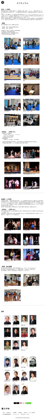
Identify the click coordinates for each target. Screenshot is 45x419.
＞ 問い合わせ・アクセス (24, 414)
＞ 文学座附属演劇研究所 (6, 414)
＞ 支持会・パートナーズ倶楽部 (29, 412)
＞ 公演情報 (14, 412)
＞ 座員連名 (20, 412)
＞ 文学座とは (8, 412)
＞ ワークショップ (15, 414)
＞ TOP (3, 412)
